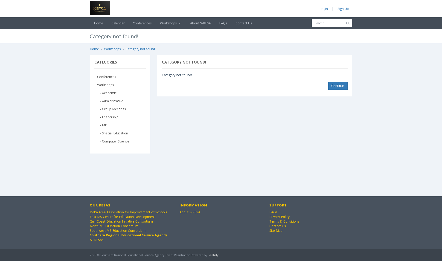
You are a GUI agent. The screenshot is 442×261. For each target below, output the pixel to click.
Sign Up (343, 8)
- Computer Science (113, 141)
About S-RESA (200, 23)
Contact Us (244, 23)
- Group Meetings (111, 109)
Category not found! (141, 49)
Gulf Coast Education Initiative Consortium (121, 221)
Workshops (169, 23)
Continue (338, 86)
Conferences (142, 23)
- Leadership (107, 117)
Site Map (275, 230)
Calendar (118, 23)
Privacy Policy (279, 217)
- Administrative (110, 101)
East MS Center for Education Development (122, 217)
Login (324, 8)
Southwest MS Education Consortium (117, 230)
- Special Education (112, 133)
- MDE (103, 125)
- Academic (106, 93)
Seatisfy (213, 255)
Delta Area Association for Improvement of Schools (128, 212)
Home (98, 23)
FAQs (223, 23)
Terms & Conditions (284, 221)
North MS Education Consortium (114, 226)
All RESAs (97, 240)
